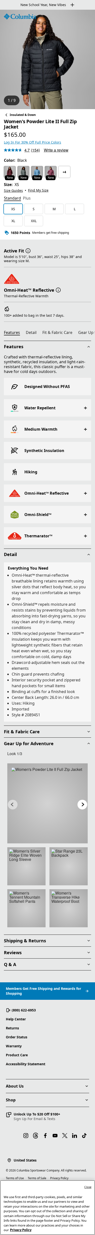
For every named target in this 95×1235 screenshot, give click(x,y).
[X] (65, 1135)
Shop (11, 1100)
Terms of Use (15, 1178)
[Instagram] (26, 1135)
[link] (47, 803)
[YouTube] (55, 1135)
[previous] (13, 804)
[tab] (12, 198)
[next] (82, 804)
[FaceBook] (45, 1135)
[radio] (10, 172)
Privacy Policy (59, 1178)
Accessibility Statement (25, 1064)
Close (87, 1187)
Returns (12, 1028)
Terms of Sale (37, 1178)
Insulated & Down (23, 115)
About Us (15, 1086)
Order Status (16, 1037)
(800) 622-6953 (24, 1010)
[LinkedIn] (74, 1135)
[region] (47, 59)
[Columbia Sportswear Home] (20, 16)
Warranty (14, 1046)
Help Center (16, 1019)
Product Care (17, 1055)
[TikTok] (84, 1135)
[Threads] (35, 1135)
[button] (28, 250)
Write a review (56, 150)
